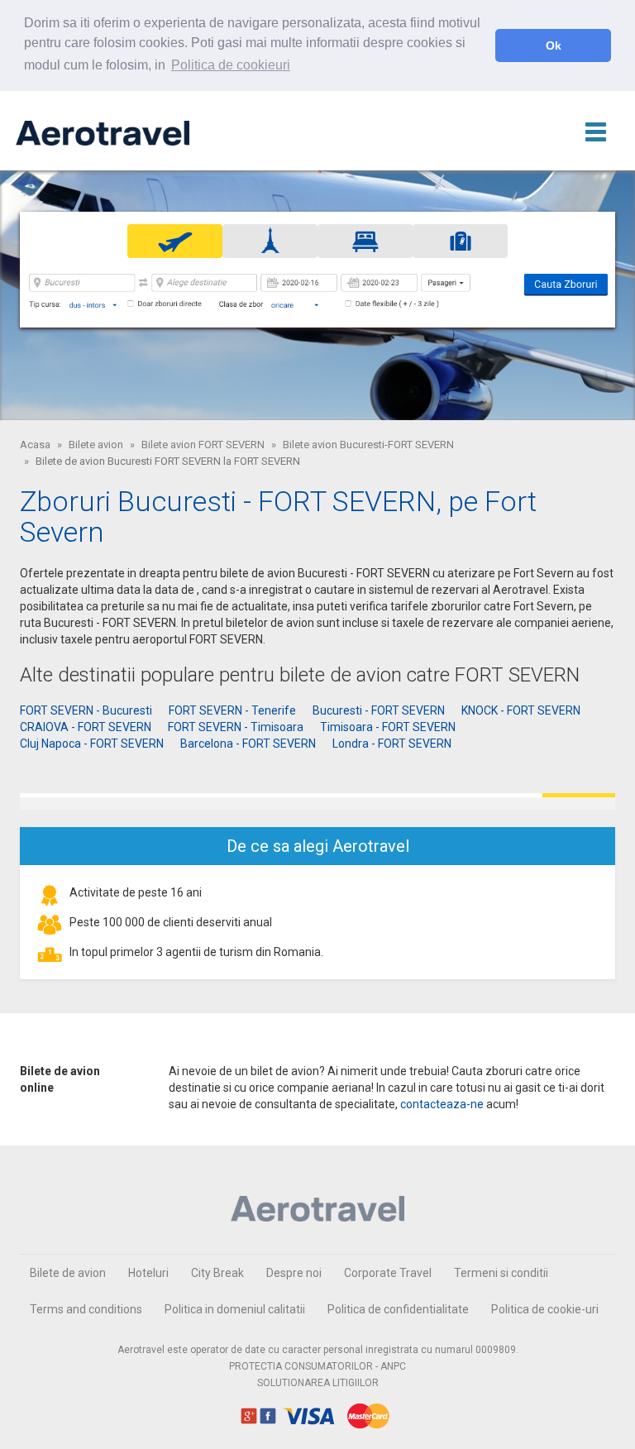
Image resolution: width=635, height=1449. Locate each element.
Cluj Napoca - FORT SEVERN (92, 743)
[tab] (174, 241)
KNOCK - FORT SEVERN (520, 710)
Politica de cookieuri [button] (230, 65)
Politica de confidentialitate (398, 1309)
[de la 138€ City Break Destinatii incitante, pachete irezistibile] (317, 801)
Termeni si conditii (501, 1272)
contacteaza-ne (442, 1104)
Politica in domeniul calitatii (235, 1309)
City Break (217, 1272)
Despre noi (294, 1272)
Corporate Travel (388, 1272)
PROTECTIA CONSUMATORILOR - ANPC (317, 1366)
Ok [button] (553, 45)
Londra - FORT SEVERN (391, 743)
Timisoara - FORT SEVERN (388, 727)
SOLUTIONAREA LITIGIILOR (318, 1383)
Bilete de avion (68, 1272)
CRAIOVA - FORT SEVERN (85, 727)
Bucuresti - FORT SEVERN (379, 710)
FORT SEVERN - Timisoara (235, 727)
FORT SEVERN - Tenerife (232, 710)
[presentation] (174, 240)
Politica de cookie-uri (545, 1309)
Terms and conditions (86, 1309)
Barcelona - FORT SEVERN (248, 743)
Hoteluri (148, 1272)
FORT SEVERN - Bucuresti (86, 710)
